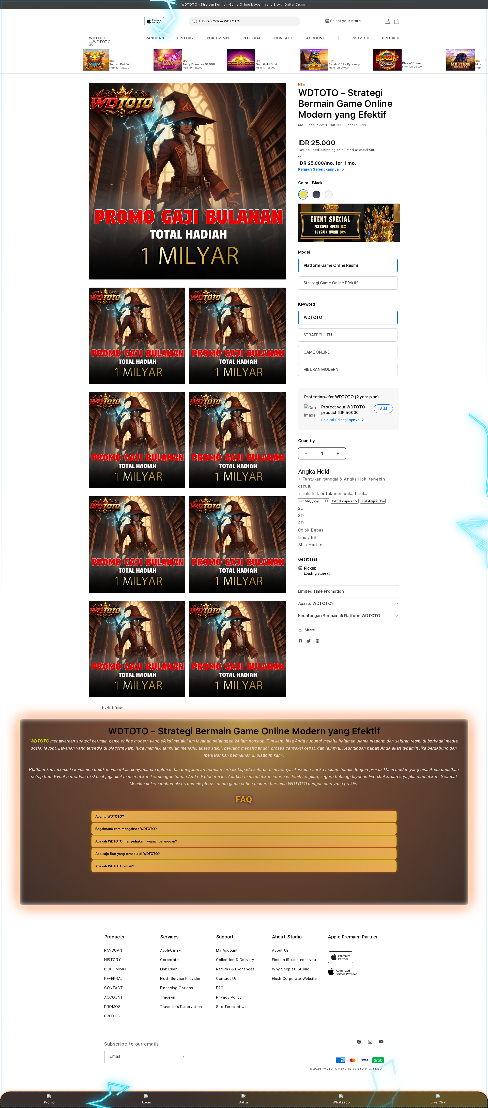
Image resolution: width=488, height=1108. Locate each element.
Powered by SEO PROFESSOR (361, 1068)
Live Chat (439, 1102)
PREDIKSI (112, 1016)
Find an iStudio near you (294, 960)
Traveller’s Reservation (181, 1007)
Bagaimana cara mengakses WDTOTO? (126, 829)
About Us (280, 950)
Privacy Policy (229, 997)
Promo (49, 1102)
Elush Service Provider (180, 979)
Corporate (169, 960)
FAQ (220, 988)
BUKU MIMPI (218, 38)
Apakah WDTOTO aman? (114, 866)
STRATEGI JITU (317, 335)
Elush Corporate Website (294, 979)
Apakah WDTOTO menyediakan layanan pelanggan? (136, 841)
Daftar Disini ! (296, 4)
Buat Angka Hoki (372, 501)
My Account (227, 950)
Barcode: (337, 125)
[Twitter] (310, 642)
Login (146, 1102)
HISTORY (185, 38)
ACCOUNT (315, 38)
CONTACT (283, 38)
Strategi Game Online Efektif (330, 282)
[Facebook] (301, 642)
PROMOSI (112, 1007)
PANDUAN (155, 38)
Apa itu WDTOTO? (109, 816)
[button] (98, 38)
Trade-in (167, 997)
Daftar (244, 1102)
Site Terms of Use (232, 1007)
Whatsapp (341, 1102)
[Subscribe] (182, 1057)
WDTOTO (98, 38)
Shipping (328, 150)
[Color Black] (303, 194)
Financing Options (176, 988)
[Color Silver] (329, 194)
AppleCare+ (170, 950)
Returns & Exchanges (235, 969)
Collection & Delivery (235, 960)
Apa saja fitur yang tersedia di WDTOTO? (127, 854)
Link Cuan (168, 969)
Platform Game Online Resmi (331, 265)
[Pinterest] (318, 642)
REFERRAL (251, 38)
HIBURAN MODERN (320, 369)
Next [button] (396, 4)
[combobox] (244, 21)
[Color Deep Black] (316, 194)
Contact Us (226, 979)
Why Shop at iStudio (290, 969)
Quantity (306, 440)
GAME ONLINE (316, 352)
